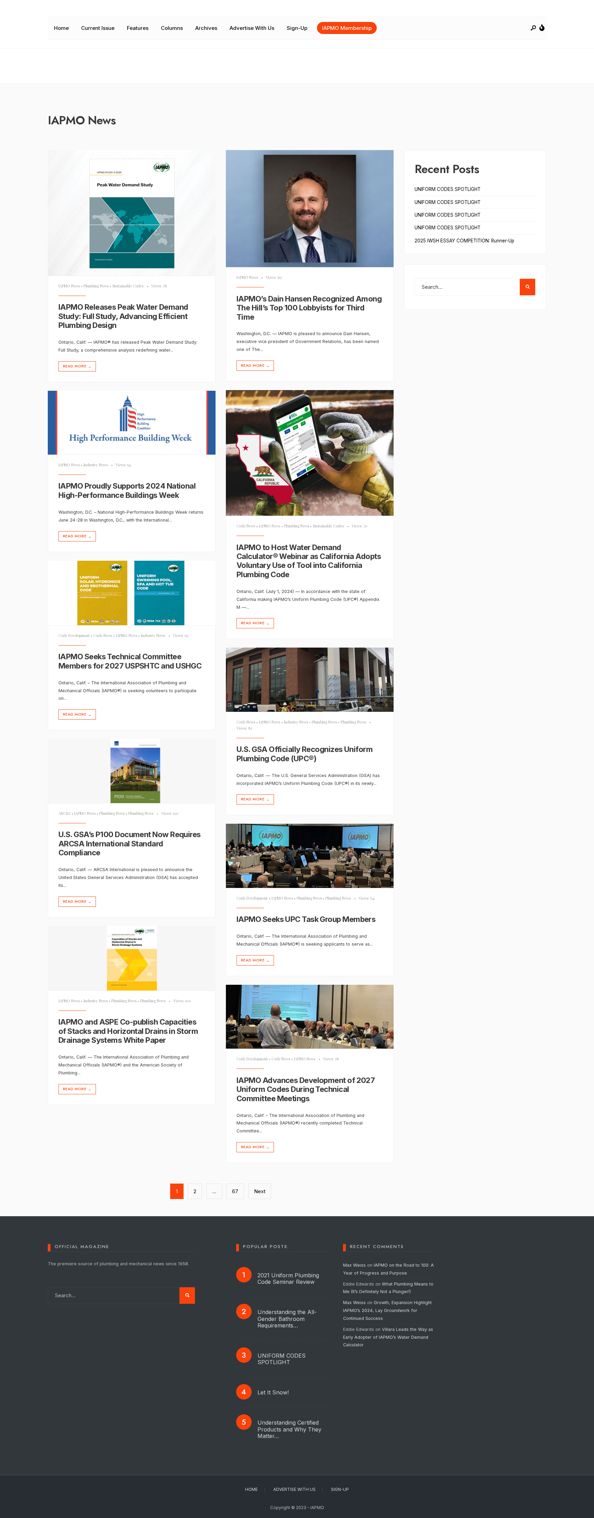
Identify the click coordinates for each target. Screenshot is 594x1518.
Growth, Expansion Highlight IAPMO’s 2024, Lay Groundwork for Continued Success (387, 1310)
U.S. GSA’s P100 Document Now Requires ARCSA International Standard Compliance (129, 843)
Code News (245, 525)
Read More (77, 366)
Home (61, 28)
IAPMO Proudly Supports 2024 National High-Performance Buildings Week (127, 491)
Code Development (74, 635)
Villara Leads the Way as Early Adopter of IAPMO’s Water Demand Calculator (388, 1337)
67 (235, 1191)
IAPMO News (69, 285)
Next (259, 1191)
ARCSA (64, 813)
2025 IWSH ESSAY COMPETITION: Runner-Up (464, 240)
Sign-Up (297, 28)
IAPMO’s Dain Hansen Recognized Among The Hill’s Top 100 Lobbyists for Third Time (309, 307)
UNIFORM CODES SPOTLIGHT (448, 189)
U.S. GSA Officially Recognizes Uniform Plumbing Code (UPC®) (304, 754)
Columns (172, 28)
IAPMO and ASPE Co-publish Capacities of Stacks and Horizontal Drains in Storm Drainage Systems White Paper (128, 1031)
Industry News (96, 464)
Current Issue (97, 28)
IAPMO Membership (347, 28)
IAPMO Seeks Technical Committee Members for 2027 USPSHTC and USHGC (129, 661)
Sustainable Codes (127, 285)
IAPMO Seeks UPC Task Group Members (305, 919)
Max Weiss (354, 1265)
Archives (206, 28)
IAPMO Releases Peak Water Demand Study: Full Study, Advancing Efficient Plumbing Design (123, 316)
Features (137, 28)
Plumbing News (96, 285)
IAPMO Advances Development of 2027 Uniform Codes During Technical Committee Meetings (305, 1089)
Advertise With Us (252, 28)
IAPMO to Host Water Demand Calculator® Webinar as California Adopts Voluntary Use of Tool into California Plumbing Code (308, 561)
